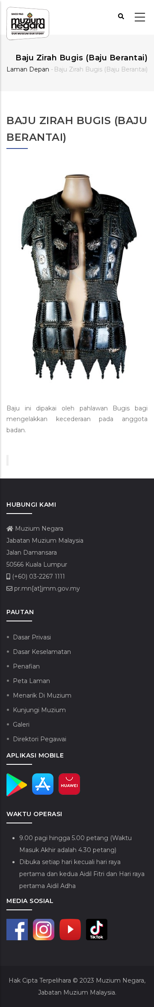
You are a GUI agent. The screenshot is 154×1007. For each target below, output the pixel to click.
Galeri (21, 724)
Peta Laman (31, 681)
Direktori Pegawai (39, 739)
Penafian (26, 666)
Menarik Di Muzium (42, 695)
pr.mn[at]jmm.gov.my (46, 588)
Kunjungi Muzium (39, 710)
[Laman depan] (27, 17)
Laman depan (27, 69)
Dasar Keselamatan (42, 652)
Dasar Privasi (32, 637)
